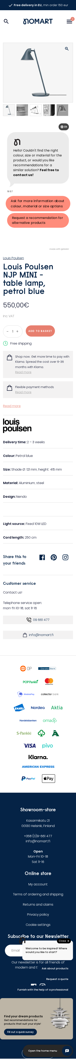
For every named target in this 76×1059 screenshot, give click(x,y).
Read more (23, 372)
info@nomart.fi (41, 635)
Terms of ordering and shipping (38, 894)
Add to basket (40, 331)
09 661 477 (41, 619)
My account (38, 884)
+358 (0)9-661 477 (38, 836)
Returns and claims (38, 904)
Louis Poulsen (13, 258)
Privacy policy (38, 914)
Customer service (19, 583)
